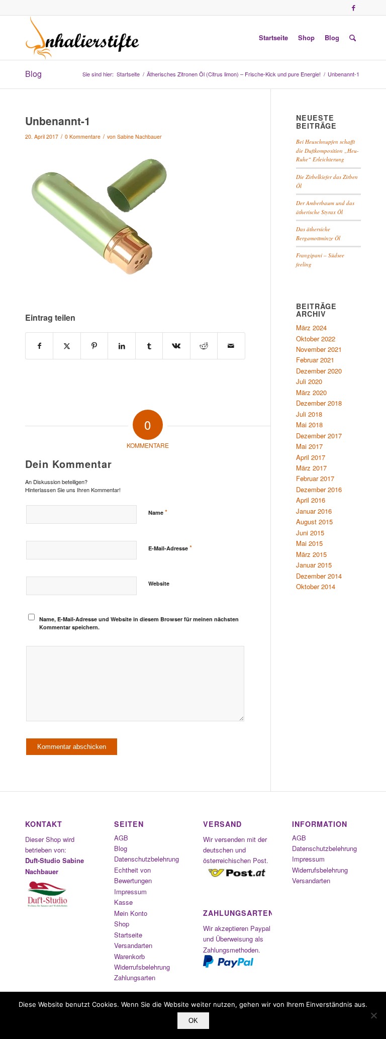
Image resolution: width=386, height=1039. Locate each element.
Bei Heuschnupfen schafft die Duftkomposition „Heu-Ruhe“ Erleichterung (327, 150)
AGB (121, 837)
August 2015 (314, 521)
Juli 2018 (309, 414)
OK (193, 1020)
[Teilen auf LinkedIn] (121, 346)
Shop (121, 923)
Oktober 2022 (315, 338)
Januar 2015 (314, 565)
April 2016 (310, 500)
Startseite (128, 934)
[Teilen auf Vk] (176, 346)
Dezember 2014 (319, 576)
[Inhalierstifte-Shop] (82, 38)
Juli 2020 (309, 381)
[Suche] (352, 38)
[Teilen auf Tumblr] (149, 346)
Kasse (123, 902)
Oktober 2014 (315, 586)
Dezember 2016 (319, 489)
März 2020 (311, 392)
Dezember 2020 (319, 370)
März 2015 (311, 554)
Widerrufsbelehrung (142, 967)
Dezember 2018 (319, 403)
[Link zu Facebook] (353, 7)
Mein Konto (130, 913)
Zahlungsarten (134, 977)
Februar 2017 (315, 478)
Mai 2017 (309, 446)
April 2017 (310, 457)
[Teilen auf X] (66, 346)
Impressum (130, 891)
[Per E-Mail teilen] (231, 346)
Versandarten (133, 945)
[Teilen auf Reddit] (203, 346)
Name (157, 512)
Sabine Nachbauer (139, 136)
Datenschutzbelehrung (146, 859)
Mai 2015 (309, 543)
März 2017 (311, 468)
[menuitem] (273, 38)
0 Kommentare (83, 136)
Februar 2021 (315, 359)
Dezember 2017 (319, 435)
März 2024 (311, 327)
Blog (33, 73)
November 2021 (319, 349)
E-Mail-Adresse (170, 547)
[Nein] (373, 1015)
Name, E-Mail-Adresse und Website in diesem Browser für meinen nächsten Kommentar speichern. (139, 623)
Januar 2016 (314, 511)
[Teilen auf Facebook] (39, 346)
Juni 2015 (310, 532)
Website (158, 583)
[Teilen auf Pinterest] (94, 346)
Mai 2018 (309, 424)
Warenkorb (129, 956)
